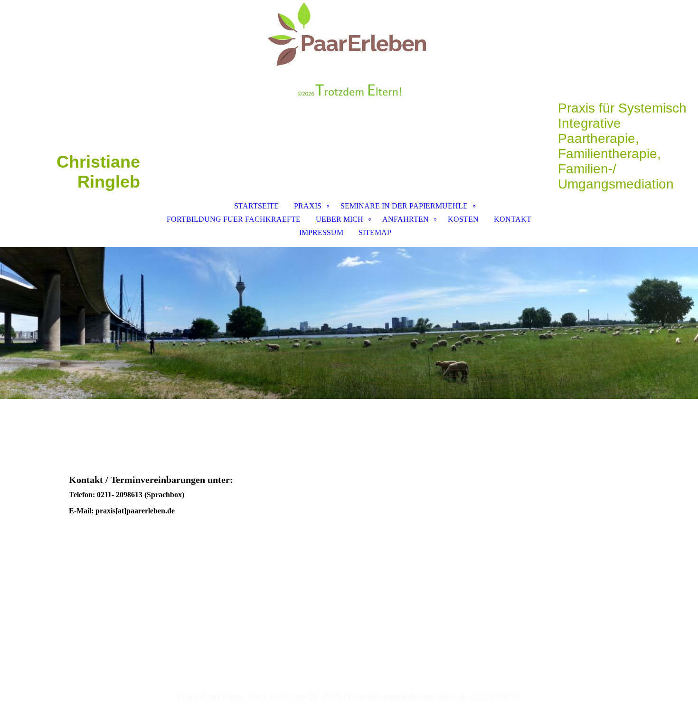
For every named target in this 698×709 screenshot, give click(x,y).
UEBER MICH (339, 219)
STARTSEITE (256, 206)
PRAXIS (307, 206)
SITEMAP (374, 232)
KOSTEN (463, 219)
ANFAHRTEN (405, 219)
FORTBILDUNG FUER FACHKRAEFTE (234, 219)
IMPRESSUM (321, 232)
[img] (349, 50)
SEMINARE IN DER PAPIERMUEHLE (404, 206)
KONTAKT (512, 219)
